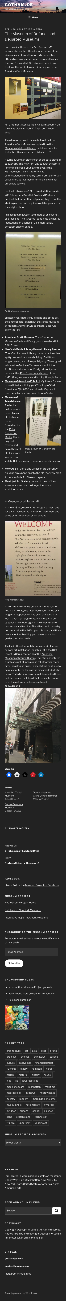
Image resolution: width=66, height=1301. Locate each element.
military (11, 1098)
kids (9, 1080)
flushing (11, 1068)
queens (24, 1110)
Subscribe (14, 963)
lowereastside (30, 1080)
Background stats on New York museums (31, 993)
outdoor (11, 1110)
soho (9, 1116)
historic (23, 1074)
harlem (11, 1074)
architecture (14, 1050)
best (43, 1050)
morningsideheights (44, 1098)
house (47, 1074)
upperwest (41, 1123)
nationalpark (33, 1104)
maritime (50, 1086)
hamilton (37, 1068)
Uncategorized (19, 828)
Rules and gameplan (19, 999)
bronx (53, 1050)
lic (16, 1080)
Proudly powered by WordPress (21, 1293)
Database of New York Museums (23, 910)
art (26, 1050)
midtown (30, 1092)
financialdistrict (44, 1062)
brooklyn (11, 1056)
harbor (50, 1068)
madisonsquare (15, 1086)
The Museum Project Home (20, 902)
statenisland (23, 1116)
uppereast (24, 1123)
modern (23, 1098)
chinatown (39, 1056)
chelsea (25, 1056)
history (36, 1074)
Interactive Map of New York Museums (26, 917)
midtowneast (47, 1092)
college (54, 1056)
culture (11, 1062)
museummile (14, 1104)
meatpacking (14, 1092)
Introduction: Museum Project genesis (30, 987)
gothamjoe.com (14, 1258)
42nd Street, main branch (34, 373)
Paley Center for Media (11, 433)
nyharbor (49, 1104)
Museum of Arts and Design (20, 148)
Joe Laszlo (35, 29)
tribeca (11, 1123)
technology (41, 1116)
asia (34, 1050)
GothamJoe (19, 4)
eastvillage (25, 1062)
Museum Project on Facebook (42, 885)
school (36, 1110)
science (48, 1110)
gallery (24, 1068)
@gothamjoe (24, 1273)
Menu (35, 17)
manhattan (34, 1086)
